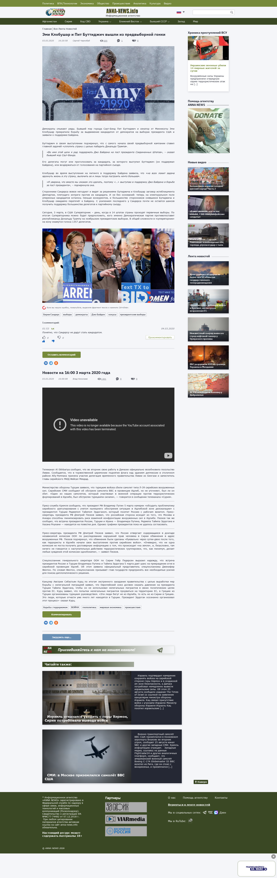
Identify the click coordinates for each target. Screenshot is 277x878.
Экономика (87, 3)
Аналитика (139, 3)
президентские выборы (133, 314)
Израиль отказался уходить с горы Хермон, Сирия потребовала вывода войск (86, 718)
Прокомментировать (160, 337)
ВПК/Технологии (67, 3)
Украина (103, 21)
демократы (82, 314)
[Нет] (53, 341)
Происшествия (121, 3)
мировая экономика (110, 607)
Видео (167, 3)
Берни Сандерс (51, 314)
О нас (172, 797)
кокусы (112, 314)
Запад (181, 21)
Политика (48, 3)
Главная (47, 28)
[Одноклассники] (56, 363)
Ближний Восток (129, 21)
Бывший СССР (158, 21)
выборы (67, 314)
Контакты (221, 797)
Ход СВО (85, 21)
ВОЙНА (75, 607)
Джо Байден (98, 314)
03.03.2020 (55, 40)
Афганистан (49, 21)
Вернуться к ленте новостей (189, 804)
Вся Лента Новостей (65, 28)
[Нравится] (43, 341)
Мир (195, 21)
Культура (155, 3)
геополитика (89, 607)
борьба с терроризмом (55, 607)
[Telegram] (51, 363)
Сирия (68, 21)
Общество (103, 3)
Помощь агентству (195, 797)
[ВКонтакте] (46, 363)
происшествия (132, 607)
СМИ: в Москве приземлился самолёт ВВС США (84, 777)
